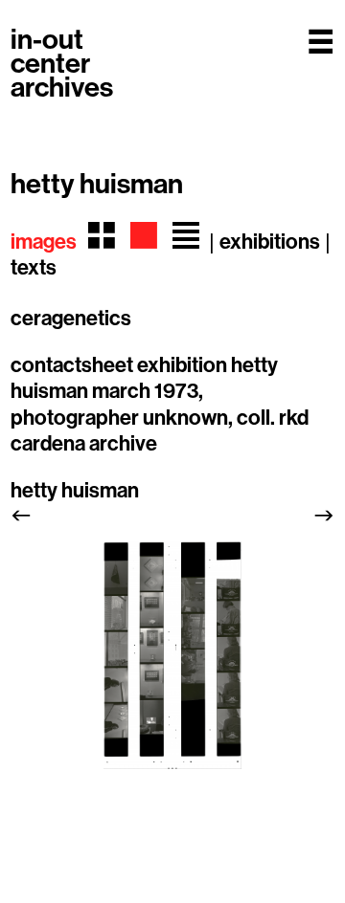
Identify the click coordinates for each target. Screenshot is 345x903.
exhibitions (269, 242)
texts (34, 267)
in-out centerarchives (62, 63)
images (44, 242)
